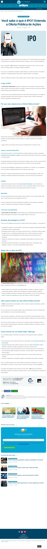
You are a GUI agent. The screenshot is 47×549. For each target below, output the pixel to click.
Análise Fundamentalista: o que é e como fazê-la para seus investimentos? (23, 417)
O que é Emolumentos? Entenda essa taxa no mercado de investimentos (37, 417)
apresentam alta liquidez (26, 184)
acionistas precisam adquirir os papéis (10, 155)
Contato (23, 534)
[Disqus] (23, 505)
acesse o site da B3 (34, 344)
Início (2, 11)
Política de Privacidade (4, 541)
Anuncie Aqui (23, 538)
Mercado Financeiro (23, 16)
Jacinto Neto (19, 27)
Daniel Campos (10, 469)
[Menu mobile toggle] (2, 2)
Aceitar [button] (39, 546)
